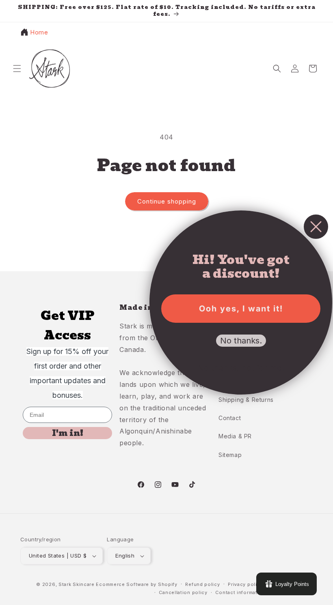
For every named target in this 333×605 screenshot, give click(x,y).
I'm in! (67, 433)
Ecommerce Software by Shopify (136, 584)
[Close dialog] (316, 227)
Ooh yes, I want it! (241, 308)
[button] (17, 68)
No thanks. (241, 340)
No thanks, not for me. (240, 368)
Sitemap (230, 454)
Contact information (240, 592)
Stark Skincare (76, 584)
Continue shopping (166, 201)
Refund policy (202, 584)
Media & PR (235, 436)
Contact (229, 417)
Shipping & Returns (246, 399)
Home (39, 32)
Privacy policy (245, 584)
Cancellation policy (183, 592)
